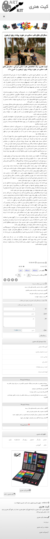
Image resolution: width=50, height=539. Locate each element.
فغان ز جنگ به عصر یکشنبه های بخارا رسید (35, 287)
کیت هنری (38, 6)
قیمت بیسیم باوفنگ (41, 366)
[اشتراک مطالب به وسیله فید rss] (5, 279)
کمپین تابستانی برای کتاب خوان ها (38, 293)
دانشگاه (35, 116)
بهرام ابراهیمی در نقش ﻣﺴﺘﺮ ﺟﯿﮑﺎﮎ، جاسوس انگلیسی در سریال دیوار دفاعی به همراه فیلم (27, 384)
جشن (44, 439)
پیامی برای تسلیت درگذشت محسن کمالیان (36, 290)
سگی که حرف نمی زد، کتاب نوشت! (38, 392)
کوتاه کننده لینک (42, 372)
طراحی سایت (43, 356)
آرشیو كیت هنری (43, 532)
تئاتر (45, 445)
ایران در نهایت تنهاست (40, 296)
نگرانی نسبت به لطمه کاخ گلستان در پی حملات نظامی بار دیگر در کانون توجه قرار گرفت (27, 396)
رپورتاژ (25, 439)
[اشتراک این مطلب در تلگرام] (16, 279)
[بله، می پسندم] (29, 275)
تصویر (32, 439)
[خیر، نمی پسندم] (19, 275)
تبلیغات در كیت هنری (42, 527)
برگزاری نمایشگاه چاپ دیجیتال (39, 388)
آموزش (38, 445)
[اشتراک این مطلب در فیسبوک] (12, 279)
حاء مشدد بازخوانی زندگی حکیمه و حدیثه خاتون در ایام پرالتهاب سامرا (30, 414)
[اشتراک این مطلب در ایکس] (8, 279)
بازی (10, 439)
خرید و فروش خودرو (41, 351)
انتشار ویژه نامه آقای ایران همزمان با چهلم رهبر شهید (33, 418)
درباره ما (46, 522)
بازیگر (38, 439)
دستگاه (35, 158)
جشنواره (17, 439)
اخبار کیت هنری (24, 490)
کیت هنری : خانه (9, 494)
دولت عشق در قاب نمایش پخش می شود (37, 411)
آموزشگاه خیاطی (43, 346)
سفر (10, 79)
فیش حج (44, 361)
